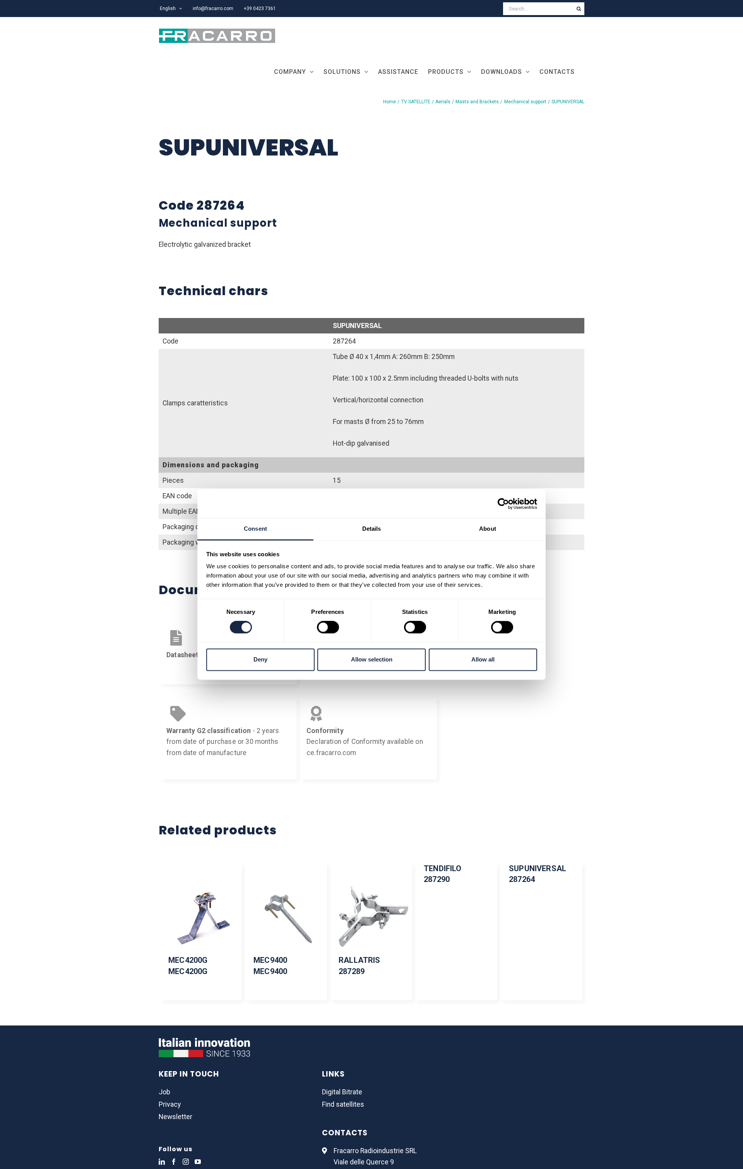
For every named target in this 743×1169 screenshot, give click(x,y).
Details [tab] (371, 528)
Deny (260, 659)
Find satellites (343, 1104)
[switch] (328, 627)
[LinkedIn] (162, 1162)
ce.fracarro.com (331, 753)
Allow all (483, 659)
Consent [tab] (255, 528)
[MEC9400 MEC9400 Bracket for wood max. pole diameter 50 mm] (286, 916)
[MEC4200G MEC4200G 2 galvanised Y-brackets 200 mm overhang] (201, 916)
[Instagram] (186, 1162)
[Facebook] (174, 1162)
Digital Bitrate (342, 1092)
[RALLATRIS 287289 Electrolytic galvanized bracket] (371, 916)
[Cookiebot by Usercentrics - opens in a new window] (503, 503)
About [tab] (487, 528)
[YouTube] (198, 1162)
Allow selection (371, 659)
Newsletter (175, 1117)
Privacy (170, 1104)
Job (164, 1092)
